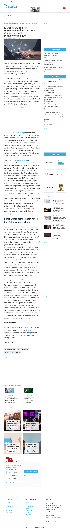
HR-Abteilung (19, 133)
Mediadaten (29, 503)
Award (28, 508)
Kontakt (8, 503)
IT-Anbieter (29, 512)
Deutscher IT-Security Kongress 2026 (54, 60)
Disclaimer (9, 513)
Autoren (28, 514)
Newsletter (29, 510)
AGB (7, 508)
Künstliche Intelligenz (13, 352)
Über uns (8, 505)
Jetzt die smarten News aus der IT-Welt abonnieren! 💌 (13, 467)
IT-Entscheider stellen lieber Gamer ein (31, 426)
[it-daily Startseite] (16, 6)
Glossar (28, 505)
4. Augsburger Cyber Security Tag (53, 67)
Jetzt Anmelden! (32, 471)
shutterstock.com (56, 522)
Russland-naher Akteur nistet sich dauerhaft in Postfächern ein (59, 218)
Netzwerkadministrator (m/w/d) (53, 80)
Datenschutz (9, 506)
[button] (7, 14)
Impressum (9, 510)
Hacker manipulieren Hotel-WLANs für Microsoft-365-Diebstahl (58, 236)
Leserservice (29, 506)
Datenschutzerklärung (11, 482)
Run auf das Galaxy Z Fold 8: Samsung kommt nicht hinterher (59, 201)
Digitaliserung (11, 349)
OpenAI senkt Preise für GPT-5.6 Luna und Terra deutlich (58, 210)
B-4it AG (31, 330)
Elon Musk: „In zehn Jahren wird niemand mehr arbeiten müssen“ (59, 227)
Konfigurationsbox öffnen (53, 517)
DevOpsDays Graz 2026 (51, 53)
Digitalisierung (22, 160)
